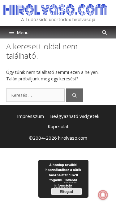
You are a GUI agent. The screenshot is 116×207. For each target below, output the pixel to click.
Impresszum (30, 116)
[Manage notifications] (103, 195)
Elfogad (66, 191)
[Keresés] (74, 95)
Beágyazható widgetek (74, 116)
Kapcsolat (58, 126)
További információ (65, 182)
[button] (104, 32)
